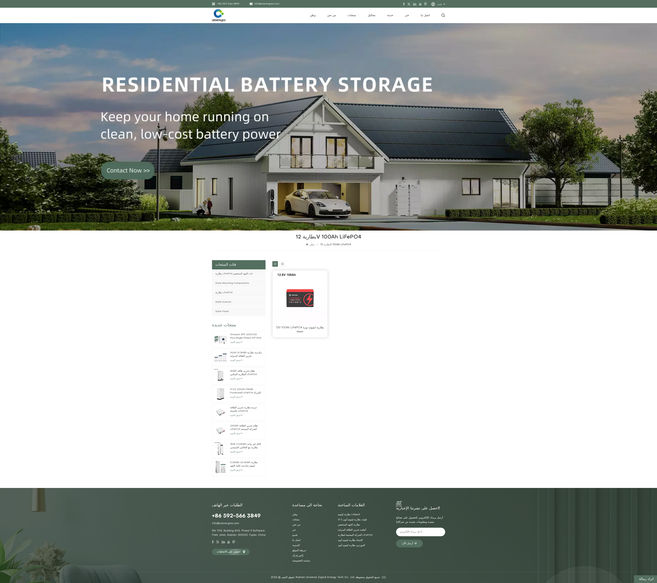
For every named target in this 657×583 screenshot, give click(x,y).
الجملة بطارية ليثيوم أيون (350, 540)
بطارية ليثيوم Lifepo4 (349, 514)
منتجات (352, 15)
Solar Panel (222, 311)
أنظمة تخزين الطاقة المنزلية (352, 530)
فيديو (294, 535)
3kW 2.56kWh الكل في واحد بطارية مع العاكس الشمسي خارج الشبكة (245, 446)
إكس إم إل (297, 556)
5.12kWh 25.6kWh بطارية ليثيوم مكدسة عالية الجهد (244, 464)
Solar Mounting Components (232, 283)
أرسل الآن (407, 543)
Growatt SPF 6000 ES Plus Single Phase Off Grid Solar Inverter (245, 336)
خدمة (390, 15)
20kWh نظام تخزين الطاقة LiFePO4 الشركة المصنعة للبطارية (244, 428)
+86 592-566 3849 (228, 4)
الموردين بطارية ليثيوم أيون (351, 545)
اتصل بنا (425, 15)
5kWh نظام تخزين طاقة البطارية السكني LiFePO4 (243, 373)
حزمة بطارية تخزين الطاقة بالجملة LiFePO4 (243, 409)
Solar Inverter (223, 302)
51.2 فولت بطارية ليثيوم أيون (352, 520)
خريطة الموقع (299, 550)
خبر (407, 15)
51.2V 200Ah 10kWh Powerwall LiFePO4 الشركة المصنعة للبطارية (245, 391)
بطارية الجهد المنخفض (349, 525)
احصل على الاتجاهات (228, 551)
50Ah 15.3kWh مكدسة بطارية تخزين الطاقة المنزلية (246, 354)
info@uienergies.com (267, 4)
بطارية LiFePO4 (224, 293)
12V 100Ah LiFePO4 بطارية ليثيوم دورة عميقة (300, 329)
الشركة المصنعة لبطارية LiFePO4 (355, 535)
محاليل (372, 15)
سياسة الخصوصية (301, 561)
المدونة (296, 545)
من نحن (331, 15)
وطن (312, 15)
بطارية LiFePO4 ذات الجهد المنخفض (234, 274)
